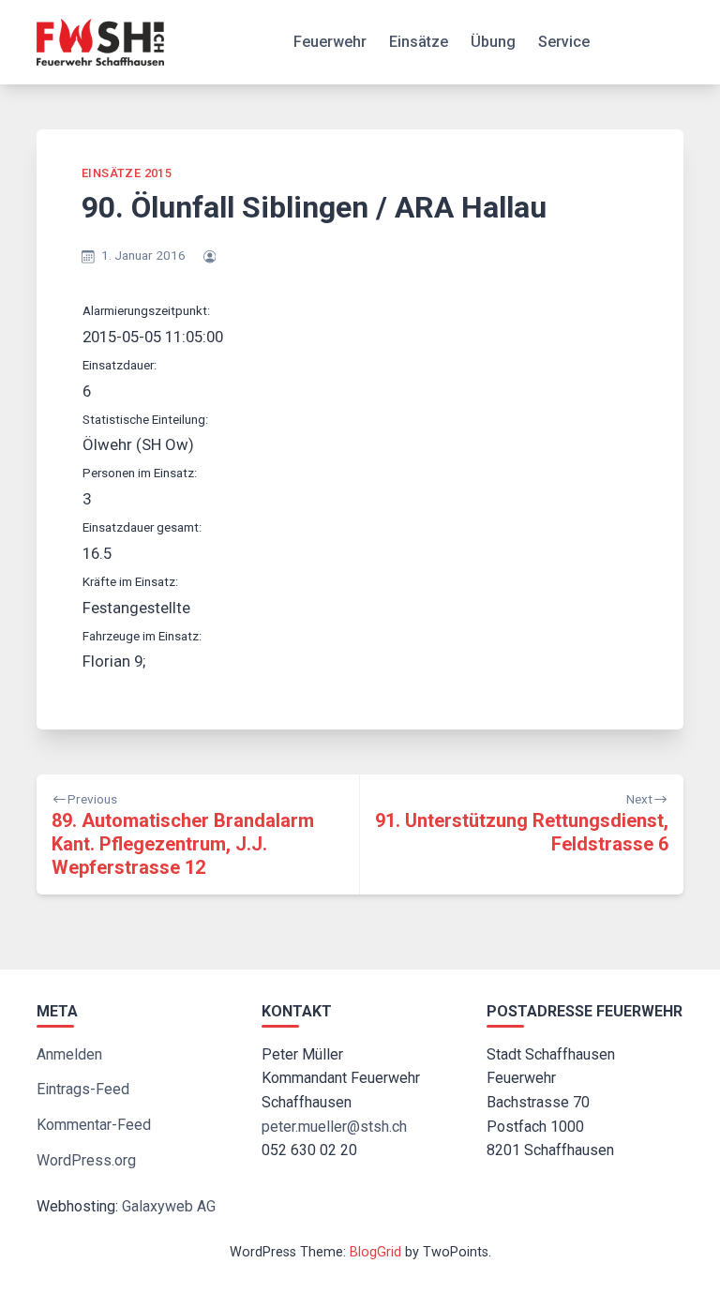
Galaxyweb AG (169, 1206)
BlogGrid (375, 1252)
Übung (493, 42)
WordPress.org (86, 1160)
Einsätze (418, 42)
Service (564, 42)
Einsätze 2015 (127, 173)
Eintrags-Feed (83, 1089)
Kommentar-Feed (94, 1125)
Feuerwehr (330, 42)
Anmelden (69, 1054)
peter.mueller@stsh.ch (334, 1126)
